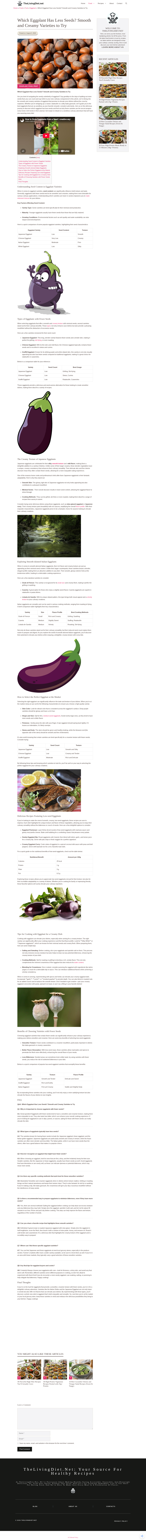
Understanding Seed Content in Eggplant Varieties (34, 161)
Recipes (101, 3)
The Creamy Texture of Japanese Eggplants (32, 166)
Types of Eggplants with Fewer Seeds (30, 163)
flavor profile (80, 506)
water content (79, 962)
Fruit (26, 8)
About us (73, 1506)
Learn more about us (113, 47)
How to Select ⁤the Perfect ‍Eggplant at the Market (34, 170)
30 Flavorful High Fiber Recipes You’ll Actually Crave (29, 1383)
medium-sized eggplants (51, 716)
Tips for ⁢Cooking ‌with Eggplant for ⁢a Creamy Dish (34, 175)
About (111, 3)
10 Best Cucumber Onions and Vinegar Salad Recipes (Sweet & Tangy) (81, 1384)
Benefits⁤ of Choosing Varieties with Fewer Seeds (34, 177)
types (49, 326)
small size (61, 583)
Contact (119, 3)
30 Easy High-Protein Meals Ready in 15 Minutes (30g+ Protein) (112, 146)
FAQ (19, 179)
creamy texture (57, 323)
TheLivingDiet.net (33, 3)
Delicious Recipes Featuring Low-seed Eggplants (34, 172)
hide (38, 157)
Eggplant (33, 8)
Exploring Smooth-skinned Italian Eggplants (32, 168)
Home (83, 3)
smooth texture (58, 463)
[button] (126, 3)
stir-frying (38, 340)
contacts (110, 1506)
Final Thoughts (23, 181)
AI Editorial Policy (73, 1537)
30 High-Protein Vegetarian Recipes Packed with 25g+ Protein (53, 1384)
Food (90, 3)
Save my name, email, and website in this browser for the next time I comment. (46, 1443)
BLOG (35, 1506)
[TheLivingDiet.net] (19, 3)
